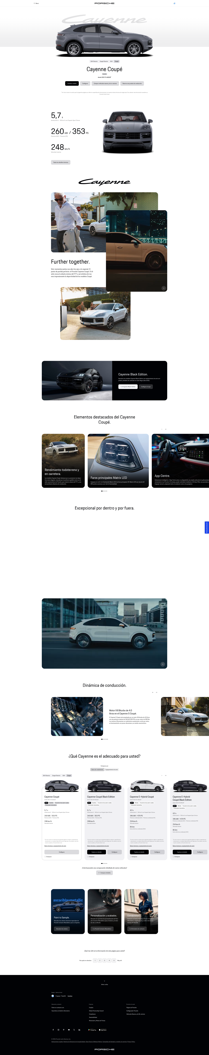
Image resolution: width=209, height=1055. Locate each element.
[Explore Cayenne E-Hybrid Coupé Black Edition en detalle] (190, 786)
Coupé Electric (104, 61)
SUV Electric (94, 61)
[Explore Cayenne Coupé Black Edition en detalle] (104, 786)
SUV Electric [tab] (46, 776)
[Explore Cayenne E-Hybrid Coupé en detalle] (147, 786)
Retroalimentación (207, 527)
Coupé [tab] (69, 776)
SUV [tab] (64, 776)
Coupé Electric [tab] (56, 776)
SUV (111, 61)
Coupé (116, 61)
